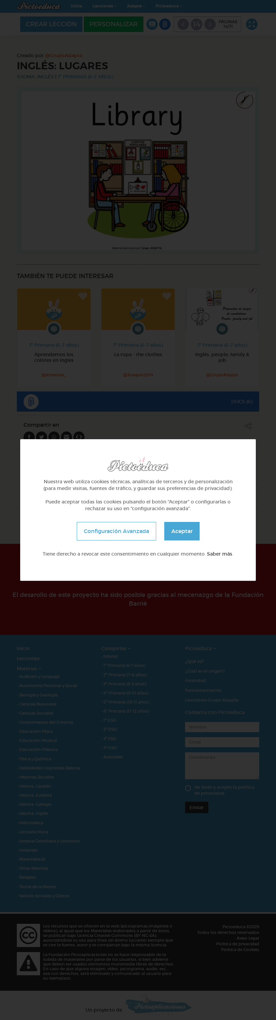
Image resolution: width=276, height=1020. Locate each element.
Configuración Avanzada (116, 531)
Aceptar (182, 531)
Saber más (219, 554)
